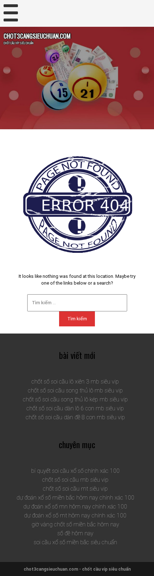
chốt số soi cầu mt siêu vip (75, 488)
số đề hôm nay (75, 533)
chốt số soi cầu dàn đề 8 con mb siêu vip (75, 417)
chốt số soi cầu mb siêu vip (75, 479)
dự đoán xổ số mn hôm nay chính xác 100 (75, 506)
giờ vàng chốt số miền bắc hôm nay (75, 524)
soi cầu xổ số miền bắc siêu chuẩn (75, 542)
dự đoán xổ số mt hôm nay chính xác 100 (75, 515)
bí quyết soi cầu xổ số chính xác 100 (75, 470)
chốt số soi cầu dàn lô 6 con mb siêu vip (75, 408)
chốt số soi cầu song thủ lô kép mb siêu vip (75, 399)
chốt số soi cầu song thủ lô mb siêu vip (75, 390)
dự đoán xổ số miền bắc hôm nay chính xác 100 (75, 497)
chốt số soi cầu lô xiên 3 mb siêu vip (75, 381)
